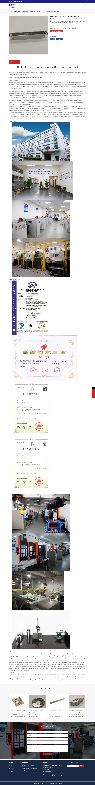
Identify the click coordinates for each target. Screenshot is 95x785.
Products (11, 766)
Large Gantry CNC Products (28, 765)
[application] (60, 6)
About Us (11, 768)
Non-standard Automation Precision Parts (30, 766)
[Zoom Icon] (46, 17)
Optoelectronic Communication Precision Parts (24, 11)
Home (10, 11)
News (10, 770)
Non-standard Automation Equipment (29, 768)
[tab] (14, 62)
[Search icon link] (85, 6)
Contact (11, 771)
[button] (51, 39)
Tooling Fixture (25, 770)
